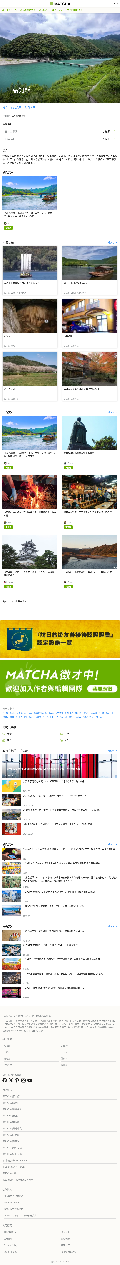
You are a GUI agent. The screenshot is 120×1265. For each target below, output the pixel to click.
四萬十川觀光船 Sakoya (75, 283)
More (111, 242)
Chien (70, 463)
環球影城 (39, 713)
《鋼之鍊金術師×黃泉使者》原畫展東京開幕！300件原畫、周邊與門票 (57, 823)
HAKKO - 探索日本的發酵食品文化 (20, 1215)
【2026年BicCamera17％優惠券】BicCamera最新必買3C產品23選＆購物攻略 (61, 863)
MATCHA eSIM (10, 1173)
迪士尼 (54, 717)
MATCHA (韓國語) (11, 1121)
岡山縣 (64, 1064)
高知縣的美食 (29, 9)
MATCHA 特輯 (76, 9)
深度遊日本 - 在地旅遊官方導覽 (18, 1179)
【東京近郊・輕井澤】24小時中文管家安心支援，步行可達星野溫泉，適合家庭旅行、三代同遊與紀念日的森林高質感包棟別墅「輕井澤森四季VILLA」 (70, 879)
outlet (64, 717)
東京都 (7, 1045)
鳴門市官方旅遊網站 (13, 1208)
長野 (102, 713)
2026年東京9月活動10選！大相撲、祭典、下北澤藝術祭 (50, 945)
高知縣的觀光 (10, 9)
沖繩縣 (64, 1058)
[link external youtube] (30, 1081)
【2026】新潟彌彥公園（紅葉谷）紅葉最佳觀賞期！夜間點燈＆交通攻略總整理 (61, 959)
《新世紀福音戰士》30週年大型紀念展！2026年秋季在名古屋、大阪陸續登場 (42, 768)
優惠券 (45, 9)
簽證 (72, 717)
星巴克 (14, 717)
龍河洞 (7, 336)
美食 (9, 733)
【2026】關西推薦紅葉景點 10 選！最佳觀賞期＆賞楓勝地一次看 (54, 987)
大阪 (13, 713)
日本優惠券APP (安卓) (14, 1166)
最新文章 (30, 107)
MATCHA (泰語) (10, 1115)
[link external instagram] (24, 1081)
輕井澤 (79, 713)
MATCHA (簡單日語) (12, 1147)
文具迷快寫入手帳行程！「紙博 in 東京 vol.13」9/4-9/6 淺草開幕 (54, 795)
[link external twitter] (11, 1081)
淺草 (79, 717)
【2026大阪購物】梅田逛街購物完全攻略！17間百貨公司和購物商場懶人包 (59, 891)
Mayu (10, 223)
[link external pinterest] (18, 1081)
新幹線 (87, 717)
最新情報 (59, 9)
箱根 (6, 717)
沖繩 (6, 713)
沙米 (10, 522)
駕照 (39, 717)
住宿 (67, 733)
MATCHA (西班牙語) (12, 1153)
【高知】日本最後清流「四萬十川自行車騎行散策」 (89, 571)
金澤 (87, 713)
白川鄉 (23, 717)
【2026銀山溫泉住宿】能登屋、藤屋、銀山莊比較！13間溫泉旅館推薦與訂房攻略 (63, 973)
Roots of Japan (11, 1202)
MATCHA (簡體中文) (12, 1128)
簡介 (5, 107)
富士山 (110, 713)
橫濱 (94, 713)
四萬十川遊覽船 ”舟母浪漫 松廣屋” (22, 283)
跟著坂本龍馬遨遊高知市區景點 (79, 452)
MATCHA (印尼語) (11, 1134)
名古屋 (28, 713)
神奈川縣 (8, 1064)
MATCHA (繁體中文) (12, 1109)
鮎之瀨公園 (9, 389)
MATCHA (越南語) (11, 1141)
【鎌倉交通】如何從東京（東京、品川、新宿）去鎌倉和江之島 (53, 905)
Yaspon (11, 582)
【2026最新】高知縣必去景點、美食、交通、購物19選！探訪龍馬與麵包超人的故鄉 (29, 214)
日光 (46, 717)
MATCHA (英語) (10, 1102)
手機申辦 (98, 717)
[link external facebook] (5, 1081)
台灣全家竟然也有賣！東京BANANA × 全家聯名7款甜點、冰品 (53, 781)
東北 (32, 717)
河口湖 (70, 713)
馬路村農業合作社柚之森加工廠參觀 (81, 389)
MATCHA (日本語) (11, 1096)
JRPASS (50, 713)
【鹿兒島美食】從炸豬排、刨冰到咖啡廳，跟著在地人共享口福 (53, 930)
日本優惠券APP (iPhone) (15, 1160)
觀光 (9, 740)
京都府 (7, 1051)
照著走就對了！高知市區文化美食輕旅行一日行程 (88, 512)
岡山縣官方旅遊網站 (13, 1196)
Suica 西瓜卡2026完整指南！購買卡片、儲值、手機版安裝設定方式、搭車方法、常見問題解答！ (70, 848)
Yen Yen (71, 582)
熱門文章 (16, 107)
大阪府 (64, 1045)
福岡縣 (7, 1058)
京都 (20, 713)
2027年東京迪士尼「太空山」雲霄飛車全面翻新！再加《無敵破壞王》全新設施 (61, 809)
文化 (67, 740)
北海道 (60, 713)
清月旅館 (68, 336)
